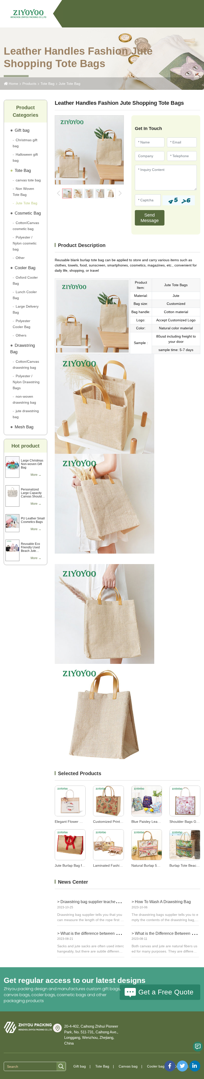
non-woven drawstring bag (24, 399)
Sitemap (158, 1063)
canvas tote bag (28, 180)
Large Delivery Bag (26, 309)
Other (20, 258)
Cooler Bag (25, 267)
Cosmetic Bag (28, 213)
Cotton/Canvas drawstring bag (26, 364)
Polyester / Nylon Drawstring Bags (26, 382)
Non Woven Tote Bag (23, 192)
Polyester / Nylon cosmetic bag (25, 243)
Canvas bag (128, 1066)
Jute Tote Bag (69, 84)
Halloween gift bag (25, 157)
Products (29, 84)
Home (13, 84)
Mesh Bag (24, 427)
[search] (61, 1066)
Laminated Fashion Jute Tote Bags (120, 865)
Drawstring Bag (22, 348)
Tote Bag (47, 84)
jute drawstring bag (26, 414)
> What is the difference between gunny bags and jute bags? (110, 933)
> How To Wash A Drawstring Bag (161, 902)
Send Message (150, 218)
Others (21, 335)
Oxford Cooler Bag (25, 280)
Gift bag (22, 130)
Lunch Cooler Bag (25, 295)
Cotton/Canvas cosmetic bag (26, 226)
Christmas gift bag (25, 143)
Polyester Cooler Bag (21, 324)
